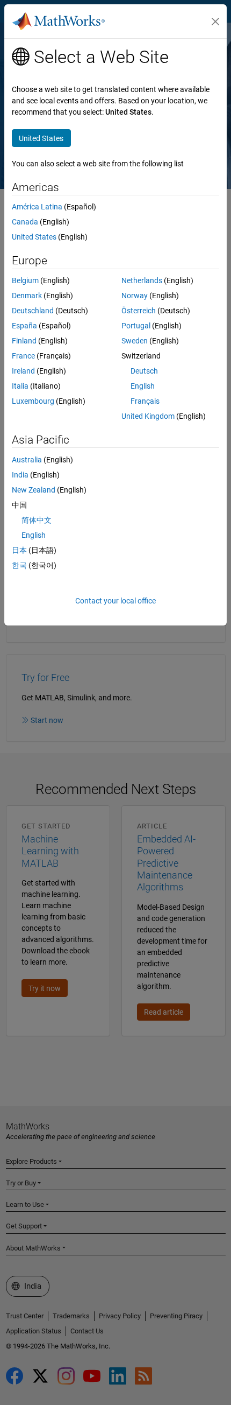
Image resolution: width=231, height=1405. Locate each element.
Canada (25, 221)
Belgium (25, 280)
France (23, 356)
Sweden (134, 340)
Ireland (23, 371)
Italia (20, 386)
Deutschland (33, 310)
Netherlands (141, 280)
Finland (24, 340)
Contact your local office (115, 600)
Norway (134, 295)
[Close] (215, 21)
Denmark (27, 295)
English (143, 386)
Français (145, 401)
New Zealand (33, 490)
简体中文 (36, 520)
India (20, 474)
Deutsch (144, 371)
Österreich (138, 310)
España (24, 325)
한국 (19, 565)
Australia (27, 459)
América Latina (37, 206)
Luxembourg (33, 401)
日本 (19, 550)
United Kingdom (148, 416)
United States (34, 237)
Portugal (135, 325)
